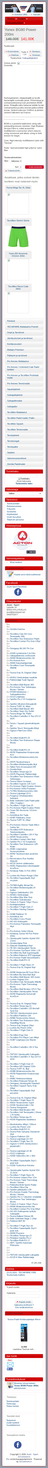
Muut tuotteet (16, 562)
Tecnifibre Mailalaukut (17, 412)
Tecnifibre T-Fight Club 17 (21, 907)
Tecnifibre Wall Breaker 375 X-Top (25, 989)
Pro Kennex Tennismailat (18, 383)
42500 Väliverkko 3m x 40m (22, 1156)
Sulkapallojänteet (14, 23)
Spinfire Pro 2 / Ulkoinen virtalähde (25, 1197)
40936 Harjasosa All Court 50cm (24, 972)
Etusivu (11, 19)
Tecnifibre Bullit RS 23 (20, 750)
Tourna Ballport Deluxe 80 (21, 1216)
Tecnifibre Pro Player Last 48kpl (24, 1037)
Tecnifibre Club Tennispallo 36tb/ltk (25, 982)
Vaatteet (11, 453)
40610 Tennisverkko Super (22, 1103)
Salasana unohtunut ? (24, 1305)
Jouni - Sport (32, 1454)
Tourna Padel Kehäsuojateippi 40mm (24, 1317)
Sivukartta (11, 512)
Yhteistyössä (13, 525)
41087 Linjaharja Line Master (23, 1040)
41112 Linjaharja (17, 1153)
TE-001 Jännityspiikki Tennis (23, 948)
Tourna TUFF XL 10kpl (20, 820)
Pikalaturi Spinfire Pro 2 (20, 1238)
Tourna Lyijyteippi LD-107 (21, 1139)
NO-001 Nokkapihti (18, 921)
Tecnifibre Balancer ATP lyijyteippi (25, 955)
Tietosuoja (11, 1404)
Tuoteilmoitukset (15, 1379)
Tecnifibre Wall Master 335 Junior (25, 977)
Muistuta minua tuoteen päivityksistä (26, 1385)
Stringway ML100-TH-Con (22, 648)
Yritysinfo (11, 509)
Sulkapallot (12, 406)
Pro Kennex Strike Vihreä (21, 931)
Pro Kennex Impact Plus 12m (23, 1177)
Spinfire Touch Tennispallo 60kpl (24, 728)
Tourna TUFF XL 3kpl (19, 1069)
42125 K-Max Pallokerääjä (22, 1257)
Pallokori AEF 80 (17, 1221)
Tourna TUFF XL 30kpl (20, 706)
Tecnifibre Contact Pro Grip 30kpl (25, 1209)
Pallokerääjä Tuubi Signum (22, 680)
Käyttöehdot (12, 514)
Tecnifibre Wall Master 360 (22, 685)
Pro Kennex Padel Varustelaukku (25, 958)
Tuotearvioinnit (14, 568)
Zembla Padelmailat (16, 464)
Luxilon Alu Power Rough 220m (24, 876)
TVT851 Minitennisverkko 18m (24, 791)
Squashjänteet (13, 389)
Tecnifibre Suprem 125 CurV (23, 784)
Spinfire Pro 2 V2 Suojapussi (23, 699)
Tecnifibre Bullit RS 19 (20, 960)
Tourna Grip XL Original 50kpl (23, 1004)
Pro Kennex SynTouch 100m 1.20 (25, 950)
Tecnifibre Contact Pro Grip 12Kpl (25, 641)
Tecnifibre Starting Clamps (22, 909)
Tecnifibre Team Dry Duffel (22, 711)
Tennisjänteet (13, 435)
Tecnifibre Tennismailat (17, 430)
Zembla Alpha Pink (18, 943)
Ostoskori (11, 620)
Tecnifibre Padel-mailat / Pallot (20, 418)
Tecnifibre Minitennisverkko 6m (24, 757)
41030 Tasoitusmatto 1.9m (22, 1105)
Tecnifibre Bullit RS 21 (20, 1129)
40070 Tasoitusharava (20, 762)
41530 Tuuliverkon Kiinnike (22, 1165)
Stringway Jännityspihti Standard (25, 1083)
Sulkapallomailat (14, 401)
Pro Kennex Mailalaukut (18, 361)
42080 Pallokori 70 (18, 914)
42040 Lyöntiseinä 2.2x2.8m (22, 653)
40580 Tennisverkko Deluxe (22, 1018)
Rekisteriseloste (14, 506)
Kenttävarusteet (14, 344)
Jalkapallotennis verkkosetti (22, 656)
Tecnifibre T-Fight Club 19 (21, 1064)
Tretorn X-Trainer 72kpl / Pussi (24, 902)
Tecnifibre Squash (15, 424)
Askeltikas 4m (16, 917)
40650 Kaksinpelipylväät (21, 663)
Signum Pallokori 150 (19, 1136)
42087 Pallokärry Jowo (20, 818)
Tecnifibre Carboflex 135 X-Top (24, 1047)
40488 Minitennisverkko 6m (22, 1071)
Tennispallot (12, 447)
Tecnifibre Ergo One (19, 1035)
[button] (20, 14)
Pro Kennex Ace (17, 660)
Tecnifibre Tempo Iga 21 (20, 1006)
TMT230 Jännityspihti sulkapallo (24, 1255)
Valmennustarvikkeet (16, 458)
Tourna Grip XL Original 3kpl (22, 967)
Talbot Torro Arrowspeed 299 (23, 767)
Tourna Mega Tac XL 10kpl (18, 188)
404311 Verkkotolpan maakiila (23, 677)
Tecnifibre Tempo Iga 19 (20, 1236)
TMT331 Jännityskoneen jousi (23, 1013)
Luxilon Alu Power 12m (20, 1127)
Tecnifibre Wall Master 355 (22, 709)
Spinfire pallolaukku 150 (20, 1190)
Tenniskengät (13, 441)
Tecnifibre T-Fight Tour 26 (21, 1226)
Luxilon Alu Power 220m (21, 1028)
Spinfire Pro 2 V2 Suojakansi (23, 842)
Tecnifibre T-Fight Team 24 (22, 965)
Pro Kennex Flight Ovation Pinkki (25, 808)
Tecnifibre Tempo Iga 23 (20, 772)
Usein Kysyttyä (14, 517)
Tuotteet (21, 19)
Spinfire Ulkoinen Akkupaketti (23, 704)
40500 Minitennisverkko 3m (22, 658)
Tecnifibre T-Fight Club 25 (21, 805)
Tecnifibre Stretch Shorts (18, 221)
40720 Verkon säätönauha (22, 863)
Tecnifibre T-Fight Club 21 (21, 1030)
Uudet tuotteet (14, 1313)
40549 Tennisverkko (19, 837)
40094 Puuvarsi (17, 1233)
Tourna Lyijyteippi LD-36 (21, 1151)
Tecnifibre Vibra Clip (19, 1187)
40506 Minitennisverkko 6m (22, 1206)
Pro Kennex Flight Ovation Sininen (25, 786)
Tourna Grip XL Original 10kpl (23, 673)
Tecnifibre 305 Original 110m (23, 1066)
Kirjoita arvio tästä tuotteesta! (27, 574)
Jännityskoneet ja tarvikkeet (20, 338)
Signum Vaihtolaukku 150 (21, 892)
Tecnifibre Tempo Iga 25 (20, 1117)
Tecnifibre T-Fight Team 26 (22, 1175)
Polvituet (11, 321)
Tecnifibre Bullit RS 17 (20, 1240)
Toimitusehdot (13, 504)
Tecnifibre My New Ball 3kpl (22, 975)
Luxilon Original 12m (19, 979)
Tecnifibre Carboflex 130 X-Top (24, 834)
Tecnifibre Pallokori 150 (20, 1016)
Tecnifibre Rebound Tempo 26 (23, 1081)
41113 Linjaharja (17, 697)
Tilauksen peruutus (15, 520)
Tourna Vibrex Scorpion (20, 781)
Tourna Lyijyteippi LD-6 (20, 793)
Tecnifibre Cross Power (20, 919)
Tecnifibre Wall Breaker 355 (22, 1110)
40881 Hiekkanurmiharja (21, 1079)
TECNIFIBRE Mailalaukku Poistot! (22, 327)
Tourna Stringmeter (18, 1107)
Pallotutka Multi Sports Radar (23, 1185)
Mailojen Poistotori (15, 350)
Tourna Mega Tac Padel (20, 714)
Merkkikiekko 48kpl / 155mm (23, 1124)
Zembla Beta (15, 769)
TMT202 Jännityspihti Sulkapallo (24, 1054)
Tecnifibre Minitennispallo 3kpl (23, 764)
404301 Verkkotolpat (19, 895)
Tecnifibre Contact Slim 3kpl (22, 839)
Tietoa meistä (12, 1406)
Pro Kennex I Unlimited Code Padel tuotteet (23, 368)
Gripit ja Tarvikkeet (15, 332)
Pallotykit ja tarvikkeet (17, 355)
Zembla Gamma (17, 629)
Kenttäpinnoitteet (17, 904)
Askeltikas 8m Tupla (19, 815)
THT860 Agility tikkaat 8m (21, 885)
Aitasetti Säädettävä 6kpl (21, 946)
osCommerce (25, 1462)
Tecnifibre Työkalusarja (20, 900)
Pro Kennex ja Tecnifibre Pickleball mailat (22, 376)
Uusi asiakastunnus (24, 1307)
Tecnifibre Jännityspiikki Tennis (24, 991)
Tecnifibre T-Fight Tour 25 (21, 1141)
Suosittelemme (13, 1425)
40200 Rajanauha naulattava (23, 1119)
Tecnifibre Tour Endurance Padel (24, 639)
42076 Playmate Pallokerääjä (23, 774)
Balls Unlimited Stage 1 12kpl (23, 1219)
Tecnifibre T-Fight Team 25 (22, 1100)
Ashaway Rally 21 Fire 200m (23, 871)
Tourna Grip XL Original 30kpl (23, 1098)
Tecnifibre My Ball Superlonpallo (24, 953)
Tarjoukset (11, 1420)
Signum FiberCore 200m (21, 731)
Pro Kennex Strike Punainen (23, 789)
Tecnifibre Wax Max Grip (21, 897)
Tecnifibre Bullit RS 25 (20, 738)
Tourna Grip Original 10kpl (22, 1025)
